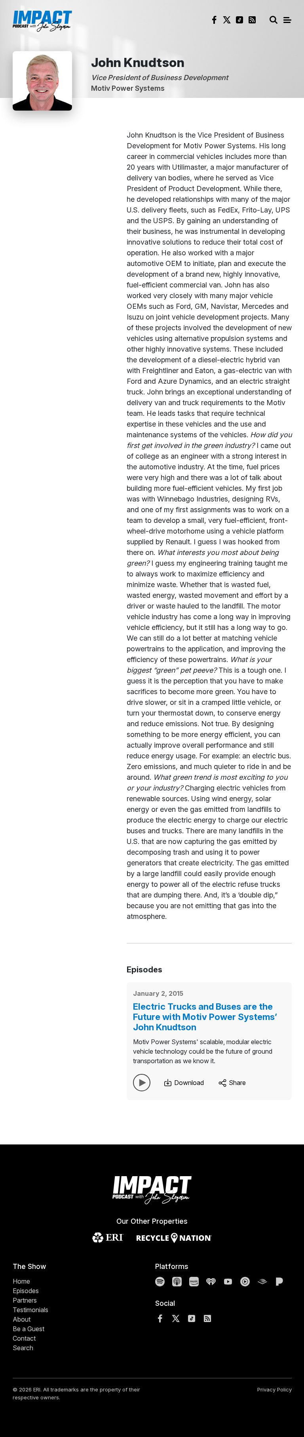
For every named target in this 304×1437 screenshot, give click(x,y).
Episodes (26, 1291)
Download (188, 1083)
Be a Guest (28, 1329)
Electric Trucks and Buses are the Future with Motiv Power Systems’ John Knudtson (205, 1017)
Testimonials (30, 1310)
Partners (25, 1300)
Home (21, 1281)
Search (23, 1348)
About (21, 1319)
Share (236, 1083)
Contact (24, 1338)
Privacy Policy (274, 1389)
